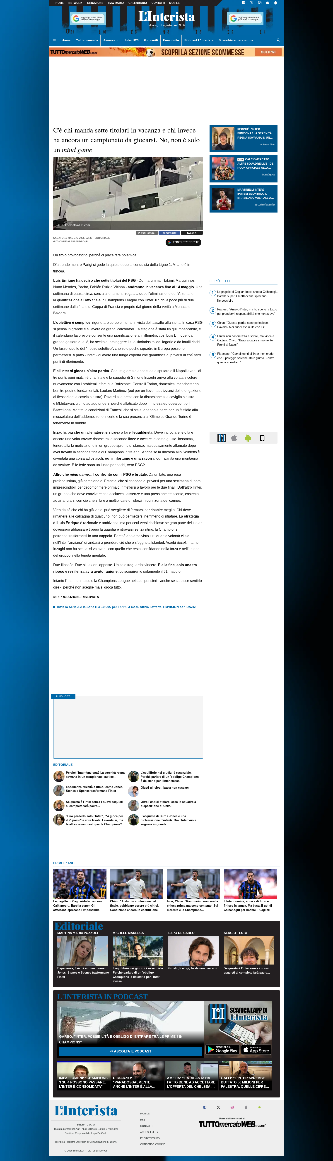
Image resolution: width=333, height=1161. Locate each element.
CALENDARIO (137, 3)
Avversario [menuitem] (111, 40)
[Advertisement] (244, 622)
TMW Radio (116, 3)
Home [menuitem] (66, 40)
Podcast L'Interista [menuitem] (198, 40)
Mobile (145, 1113)
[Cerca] (278, 40)
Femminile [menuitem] (171, 40)
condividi (168, 233)
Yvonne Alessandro (70, 241)
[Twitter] (252, 3)
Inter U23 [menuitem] (132, 40)
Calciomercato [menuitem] (87, 40)
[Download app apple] (267, 3)
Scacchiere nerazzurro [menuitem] (236, 40)
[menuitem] (54, 40)
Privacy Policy (150, 1138)
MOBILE (174, 3)
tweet (190, 233)
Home (60, 3)
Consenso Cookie (152, 1144)
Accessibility (149, 1132)
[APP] (222, 437)
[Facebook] (244, 3)
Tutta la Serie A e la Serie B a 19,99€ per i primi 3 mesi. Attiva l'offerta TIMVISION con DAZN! (126, 607)
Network (75, 3)
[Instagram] (260, 3)
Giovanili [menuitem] (151, 40)
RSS (142, 1119)
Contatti (146, 1126)
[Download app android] (276, 3)
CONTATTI (158, 3)
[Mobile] (262, 437)
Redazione (95, 3)
